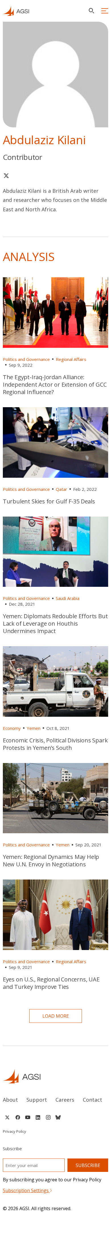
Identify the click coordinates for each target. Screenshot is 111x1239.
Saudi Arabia (67, 598)
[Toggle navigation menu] (104, 10)
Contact (92, 1099)
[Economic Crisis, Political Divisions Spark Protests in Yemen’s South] (55, 681)
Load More (55, 1016)
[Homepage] (16, 11)
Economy (12, 728)
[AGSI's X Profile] (7, 1117)
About (10, 1099)
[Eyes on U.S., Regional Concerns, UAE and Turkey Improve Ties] (55, 914)
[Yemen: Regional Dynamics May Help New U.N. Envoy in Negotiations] (55, 798)
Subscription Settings (26, 1190)
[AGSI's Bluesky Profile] (58, 1117)
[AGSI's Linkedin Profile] (38, 1117)
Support (36, 1099)
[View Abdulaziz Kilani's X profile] (6, 175)
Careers (65, 1099)
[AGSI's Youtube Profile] (27, 1117)
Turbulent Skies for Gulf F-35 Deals (49, 501)
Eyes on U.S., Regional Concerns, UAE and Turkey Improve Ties (51, 983)
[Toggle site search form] (91, 10)
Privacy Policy (14, 1131)
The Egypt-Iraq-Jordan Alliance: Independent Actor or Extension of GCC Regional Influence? (55, 384)
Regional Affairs (71, 359)
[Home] (55, 1076)
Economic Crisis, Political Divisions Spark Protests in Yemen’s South (55, 744)
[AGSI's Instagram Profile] (48, 1117)
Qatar (61, 489)
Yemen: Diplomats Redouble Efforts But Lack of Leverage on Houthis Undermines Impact (55, 623)
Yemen (33, 728)
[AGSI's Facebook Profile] (17, 1117)
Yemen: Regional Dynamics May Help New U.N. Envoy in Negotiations (51, 860)
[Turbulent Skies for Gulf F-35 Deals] (55, 442)
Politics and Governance (26, 359)
